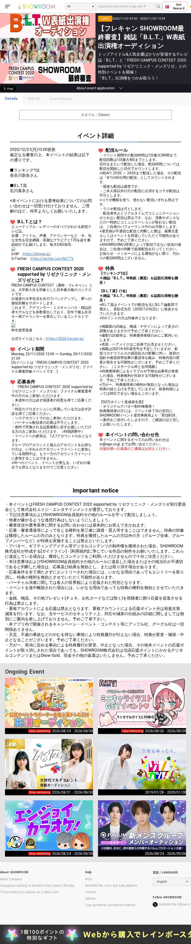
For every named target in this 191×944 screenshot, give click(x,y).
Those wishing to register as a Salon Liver (29, 892)
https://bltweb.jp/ (37, 254)
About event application (96, 88)
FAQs (88, 879)
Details (11, 98)
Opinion (90, 898)
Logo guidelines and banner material (110, 905)
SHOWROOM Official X (174, 904)
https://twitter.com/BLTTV (52, 259)
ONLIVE (34, 99)
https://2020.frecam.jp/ (65, 339)
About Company (11, 879)
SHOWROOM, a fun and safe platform (111, 885)
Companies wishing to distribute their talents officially (37, 885)
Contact (90, 892)
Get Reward (179, 6)
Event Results (61, 99)
